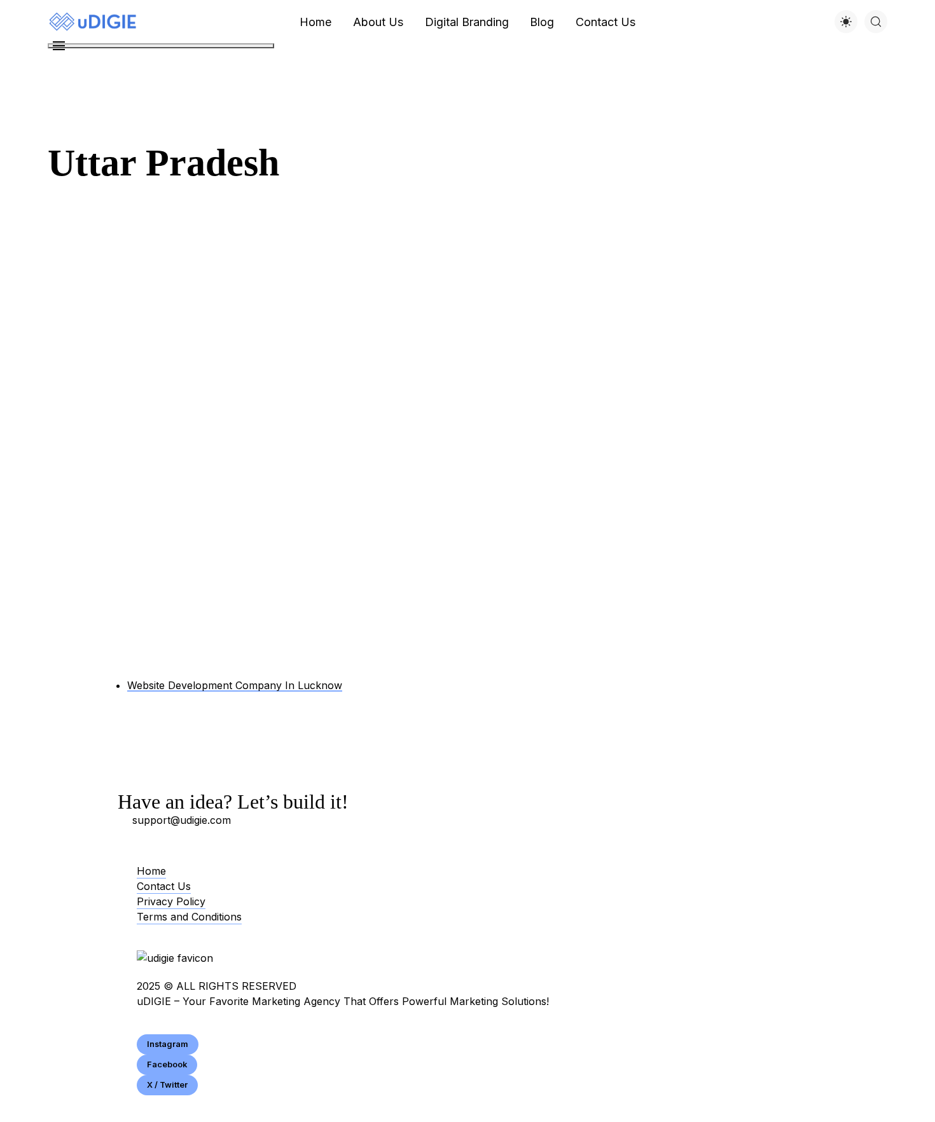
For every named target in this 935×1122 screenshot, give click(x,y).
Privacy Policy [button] (171, 901)
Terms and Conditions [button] (189, 916)
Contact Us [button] (164, 886)
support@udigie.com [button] (181, 820)
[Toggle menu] (161, 45)
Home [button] (151, 871)
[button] (167, 1044)
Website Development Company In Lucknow (234, 685)
